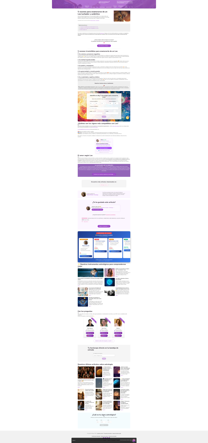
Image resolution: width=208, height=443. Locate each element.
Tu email (107, 111)
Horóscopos (80, 7)
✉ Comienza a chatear (103, 45)
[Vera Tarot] (104, 326)
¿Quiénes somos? (100, 433)
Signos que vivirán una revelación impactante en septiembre (107, 390)
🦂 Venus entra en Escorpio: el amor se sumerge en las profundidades (107, 368)
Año (108, 420)
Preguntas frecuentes (108, 433)
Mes (101, 420)
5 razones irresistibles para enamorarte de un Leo (89, 26)
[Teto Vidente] (90, 326)
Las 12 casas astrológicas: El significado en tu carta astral (95, 288)
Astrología (93, 7)
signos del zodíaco (116, 126)
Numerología (102, 7)
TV (129, 7)
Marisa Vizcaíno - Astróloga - (94, 20)
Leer (78, 285)
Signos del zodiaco (87, 7)
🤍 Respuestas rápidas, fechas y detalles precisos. (103, 145)
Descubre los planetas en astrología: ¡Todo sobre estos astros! (95, 298)
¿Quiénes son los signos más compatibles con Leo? (89, 28)
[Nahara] (118, 326)
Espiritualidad (108, 7)
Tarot (97, 7)
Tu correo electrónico (97, 353)
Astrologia (102, 184)
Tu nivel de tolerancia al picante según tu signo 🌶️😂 (86, 380)
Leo (106, 184)
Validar (104, 358)
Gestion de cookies (104, 436)
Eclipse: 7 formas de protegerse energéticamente (125, 402)
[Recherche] (132, 7)
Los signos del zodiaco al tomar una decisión (89, 402)
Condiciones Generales (96, 436)
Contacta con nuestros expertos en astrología (103, 174)
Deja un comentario (103, 226)
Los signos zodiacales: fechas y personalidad (122, 279)
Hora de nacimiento (112, 101)
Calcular (104, 116)
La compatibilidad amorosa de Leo (84, 129)
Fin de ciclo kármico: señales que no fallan (89, 390)
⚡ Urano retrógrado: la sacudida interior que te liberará (125, 380)
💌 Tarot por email (121, 7)
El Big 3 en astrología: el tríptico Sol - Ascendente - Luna (122, 269)
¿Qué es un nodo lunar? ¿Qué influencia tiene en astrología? (125, 368)
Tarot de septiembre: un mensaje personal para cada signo (107, 402)
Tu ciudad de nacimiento (94, 106)
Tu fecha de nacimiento (94, 101)
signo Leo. (102, 33)
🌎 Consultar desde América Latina (104, 150)
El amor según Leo (83, 29)
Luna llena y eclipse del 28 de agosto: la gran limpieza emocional (125, 391)
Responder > (86, 221)
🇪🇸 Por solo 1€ (90, 335)
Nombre (93, 111)
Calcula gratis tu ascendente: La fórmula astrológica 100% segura (90, 279)
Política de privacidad (112, 436)
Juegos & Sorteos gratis (116, 433)
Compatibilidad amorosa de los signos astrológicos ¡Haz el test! (122, 288)
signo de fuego (95, 127)
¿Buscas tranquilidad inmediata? (103, 144)
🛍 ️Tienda (126, 7)
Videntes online (115, 7)
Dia (97, 420)
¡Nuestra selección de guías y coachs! (103, 340)
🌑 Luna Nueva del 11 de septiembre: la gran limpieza (107, 380)
